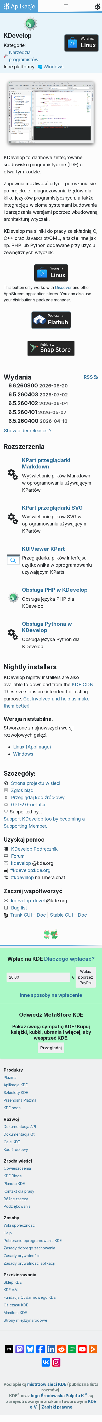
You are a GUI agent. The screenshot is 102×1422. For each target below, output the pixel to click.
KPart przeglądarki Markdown (46, 463)
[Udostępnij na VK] (46, 1359)
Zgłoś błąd (22, 790)
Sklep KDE (13, 1282)
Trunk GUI (21, 915)
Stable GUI (61, 915)
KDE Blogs (13, 1176)
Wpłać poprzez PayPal (85, 977)
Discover (63, 287)
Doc (41, 915)
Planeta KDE (14, 1183)
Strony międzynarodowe (25, 1320)
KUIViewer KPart (43, 549)
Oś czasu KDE (16, 1305)
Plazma (10, 1077)
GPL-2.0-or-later (28, 804)
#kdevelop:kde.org (30, 870)
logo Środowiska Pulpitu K (59, 1395)
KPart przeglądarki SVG (52, 507)
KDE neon (12, 1108)
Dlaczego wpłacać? (69, 958)
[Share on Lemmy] (72, 1346)
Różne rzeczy (16, 1199)
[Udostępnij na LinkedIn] (51, 1346)
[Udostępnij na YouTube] (82, 1346)
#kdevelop (22, 877)
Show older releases (26, 430)
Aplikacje (20, 8)
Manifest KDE (15, 1312)
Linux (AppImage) (32, 747)
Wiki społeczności (20, 1225)
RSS (89, 377)
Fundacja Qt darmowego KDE (30, 1297)
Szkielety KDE (16, 1092)
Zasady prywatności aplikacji (29, 1263)
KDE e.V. (11, 1289)
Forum (18, 856)
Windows (53, 66)
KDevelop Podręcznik (34, 849)
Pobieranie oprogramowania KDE (33, 1240)
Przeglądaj (51, 1047)
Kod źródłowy (16, 1149)
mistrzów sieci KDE (46, 1384)
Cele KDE (12, 1142)
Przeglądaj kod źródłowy (38, 797)
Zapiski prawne (56, 1407)
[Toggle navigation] (66, 6)
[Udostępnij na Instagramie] (56, 1359)
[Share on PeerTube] (93, 1346)
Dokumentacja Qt (19, 1134)
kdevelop (21, 863)
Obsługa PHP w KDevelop (55, 589)
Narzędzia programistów (23, 56)
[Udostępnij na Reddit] (61, 1346)
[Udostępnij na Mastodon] (19, 1346)
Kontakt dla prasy (19, 1191)
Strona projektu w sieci (35, 783)
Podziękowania (17, 1206)
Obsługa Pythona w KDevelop (47, 626)
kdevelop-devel (28, 900)
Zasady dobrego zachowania (29, 1248)
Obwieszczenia (17, 1168)
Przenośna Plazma (20, 1100)
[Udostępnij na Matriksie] (9, 1346)
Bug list (19, 908)
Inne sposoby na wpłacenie (51, 995)
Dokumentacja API (20, 1126)
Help (8, 1233)
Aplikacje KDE (16, 1085)
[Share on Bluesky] (30, 1346)
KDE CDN (82, 684)
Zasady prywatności (21, 1255)
